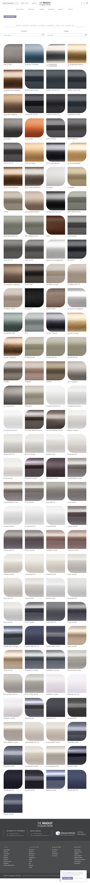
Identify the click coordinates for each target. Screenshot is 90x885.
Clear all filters (10, 16)
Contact (70, 9)
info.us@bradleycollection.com (40, 835)
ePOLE (32, 850)
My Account (84, 3)
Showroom (77, 863)
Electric (32, 9)
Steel (30, 867)
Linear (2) (43, 25)
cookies (68, 872)
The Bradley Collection (45, 3)
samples (34, 3)
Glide (57, 25)
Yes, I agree (67, 878)
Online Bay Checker (9, 865)
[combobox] (24, 34)
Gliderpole (51, 25)
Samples (6, 863)
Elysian (68, 25)
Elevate (34, 25)
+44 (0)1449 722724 (14, 833)
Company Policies (56, 875)
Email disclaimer (27, 875)
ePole (19, 25)
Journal (41, 9)
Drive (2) (26, 25)
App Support (77, 861)
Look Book (51, 9)
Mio (73, 25)
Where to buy (7, 861)
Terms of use (37, 875)
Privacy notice (46, 875)
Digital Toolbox (78, 857)
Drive (31, 851)
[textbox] (24, 35)
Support (60, 9)
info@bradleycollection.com (16, 835)
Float (63, 25)
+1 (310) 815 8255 (36, 833)
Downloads (77, 850)
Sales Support (78, 855)
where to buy (25, 3)
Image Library (78, 851)
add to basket (19, 47)
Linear (32, 855)
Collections (19, 9)
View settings (78, 878)
